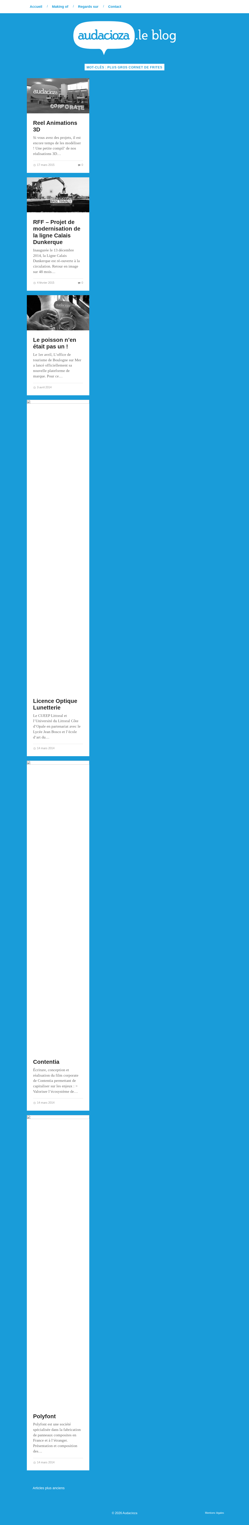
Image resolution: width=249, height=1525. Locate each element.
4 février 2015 (45, 282)
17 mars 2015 (45, 164)
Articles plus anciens (49, 1488)
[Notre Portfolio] (221, 6)
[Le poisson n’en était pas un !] (58, 312)
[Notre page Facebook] (197, 6)
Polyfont (44, 1416)
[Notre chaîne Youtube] (213, 6)
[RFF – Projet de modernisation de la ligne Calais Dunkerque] (58, 195)
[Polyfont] (58, 1261)
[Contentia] (58, 906)
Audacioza (130, 1513)
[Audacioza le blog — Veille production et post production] (124, 38)
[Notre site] (189, 6)
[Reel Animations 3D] (58, 95)
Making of (60, 7)
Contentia (46, 1062)
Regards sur (88, 7)
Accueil (36, 7)
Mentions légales (214, 1512)
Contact (114, 7)
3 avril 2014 (44, 387)
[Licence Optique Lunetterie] (58, 545)
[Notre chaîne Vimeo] (205, 6)
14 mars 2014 (45, 748)
